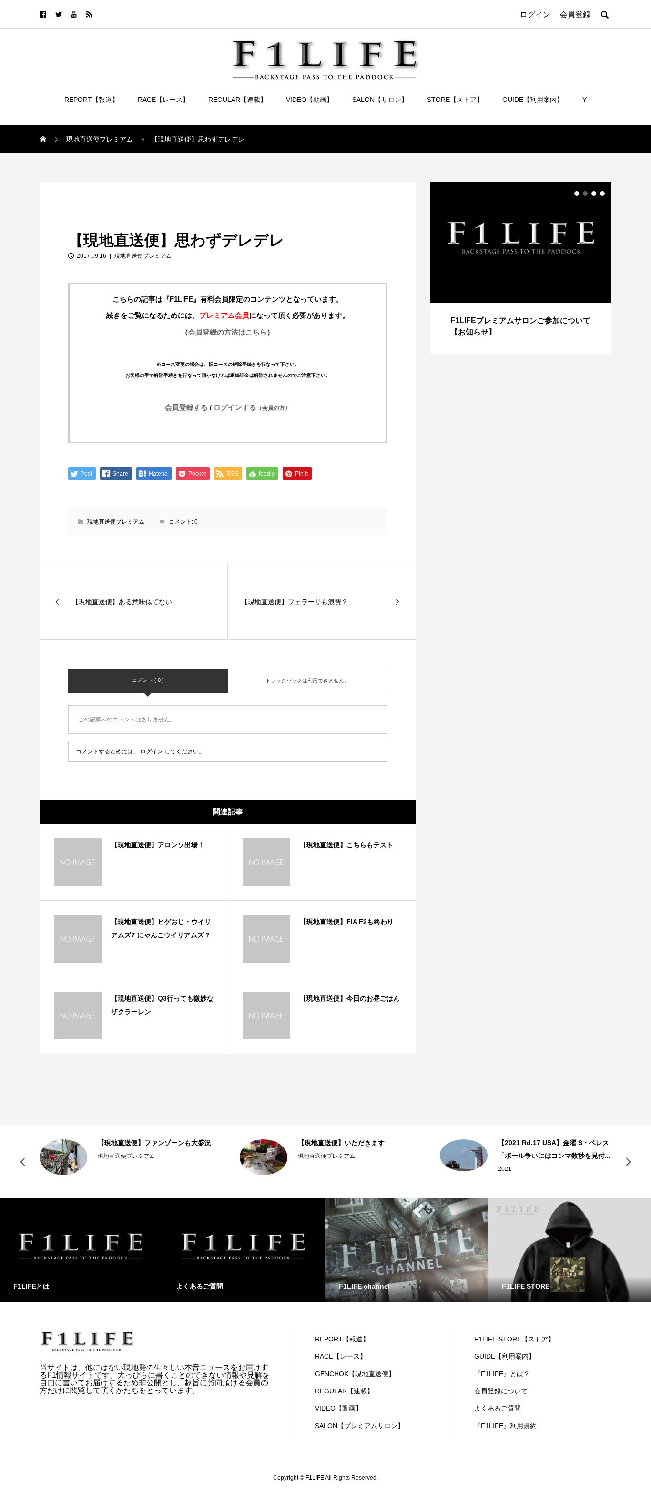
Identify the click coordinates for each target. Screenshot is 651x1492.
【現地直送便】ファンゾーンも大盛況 (154, 1143)
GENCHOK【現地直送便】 (355, 1374)
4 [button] (602, 193)
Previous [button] (23, 1162)
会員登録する (186, 407)
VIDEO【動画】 (309, 99)
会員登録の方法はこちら (227, 332)
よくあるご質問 (497, 1408)
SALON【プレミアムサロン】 (359, 1426)
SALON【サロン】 (380, 99)
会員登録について (501, 1391)
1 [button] (576, 193)
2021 (504, 1169)
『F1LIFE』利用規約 (505, 1426)
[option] (520, 268)
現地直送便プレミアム (77, 192)
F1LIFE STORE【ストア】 (514, 1339)
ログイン (151, 751)
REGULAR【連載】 (237, 99)
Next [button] (628, 1162)
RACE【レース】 (163, 99)
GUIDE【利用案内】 (532, 99)
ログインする (252, 407)
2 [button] (585, 193)
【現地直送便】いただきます (341, 1143)
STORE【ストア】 (455, 99)
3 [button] (593, 193)
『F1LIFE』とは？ (502, 1374)
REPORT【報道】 (91, 99)
